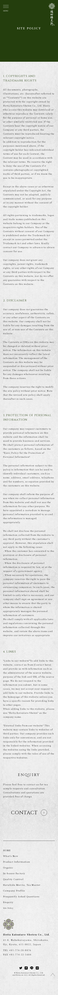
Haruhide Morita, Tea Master (22, 884)
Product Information (16, 861)
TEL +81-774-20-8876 (17, 950)
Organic (8, 867)
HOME (7, 850)
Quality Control (13, 879)
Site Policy (8, 908)
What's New (10, 856)
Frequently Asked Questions (21, 896)
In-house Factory (14, 873)
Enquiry (8, 902)
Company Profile (14, 890)
